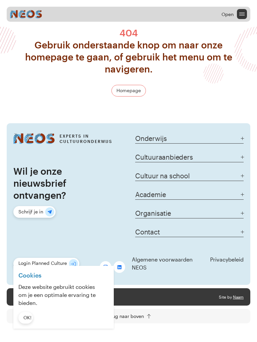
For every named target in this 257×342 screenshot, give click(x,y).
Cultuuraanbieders (164, 157)
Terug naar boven (125, 316)
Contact (147, 232)
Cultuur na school (162, 176)
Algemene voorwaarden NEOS (162, 263)
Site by (231, 297)
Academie (150, 194)
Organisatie (153, 213)
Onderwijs (151, 138)
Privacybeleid (227, 259)
